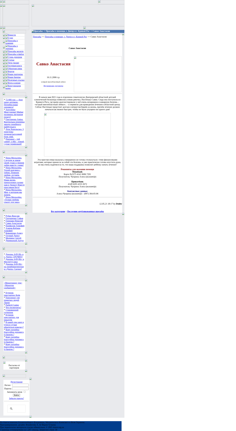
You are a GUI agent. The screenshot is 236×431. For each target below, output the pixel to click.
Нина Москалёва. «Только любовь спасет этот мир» (13, 199)
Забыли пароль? (16, 398)
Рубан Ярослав (13, 216)
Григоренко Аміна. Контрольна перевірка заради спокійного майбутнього (14, 123)
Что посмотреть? (13, 307)
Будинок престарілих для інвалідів (11, 317)
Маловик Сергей (13, 238)
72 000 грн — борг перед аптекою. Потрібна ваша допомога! (13, 103)
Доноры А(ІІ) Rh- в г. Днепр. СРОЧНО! (13, 255)
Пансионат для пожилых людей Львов (12, 300)
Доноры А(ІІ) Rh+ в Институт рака (14, 260)
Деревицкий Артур (15, 240)
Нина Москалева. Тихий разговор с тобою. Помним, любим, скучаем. (13, 171)
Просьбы (37, 37)
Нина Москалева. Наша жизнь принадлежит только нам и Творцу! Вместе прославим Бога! (14, 182)
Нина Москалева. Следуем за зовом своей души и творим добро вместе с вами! (14, 161)
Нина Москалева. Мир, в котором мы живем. (13, 192)
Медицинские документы (53, 86)
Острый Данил (13, 235)
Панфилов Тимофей (15, 226)
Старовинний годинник (11, 311)
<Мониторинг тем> (13, 283)
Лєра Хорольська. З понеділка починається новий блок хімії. (14, 133)
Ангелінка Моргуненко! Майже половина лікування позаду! (13, 113)
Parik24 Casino (12, 305)
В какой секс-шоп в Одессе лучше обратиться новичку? (14, 324)
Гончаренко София (14, 218)
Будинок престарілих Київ (12, 294)
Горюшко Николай (14, 221)
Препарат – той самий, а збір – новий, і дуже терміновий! (14, 141)
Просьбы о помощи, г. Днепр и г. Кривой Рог (66, 37)
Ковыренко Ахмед (14, 233)
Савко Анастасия (14, 223)
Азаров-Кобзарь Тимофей (12, 229)
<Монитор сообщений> (10, 286)
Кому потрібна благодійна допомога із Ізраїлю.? (14, 332)
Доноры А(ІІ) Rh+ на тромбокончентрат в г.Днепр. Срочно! (14, 266)
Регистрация (16, 382)
